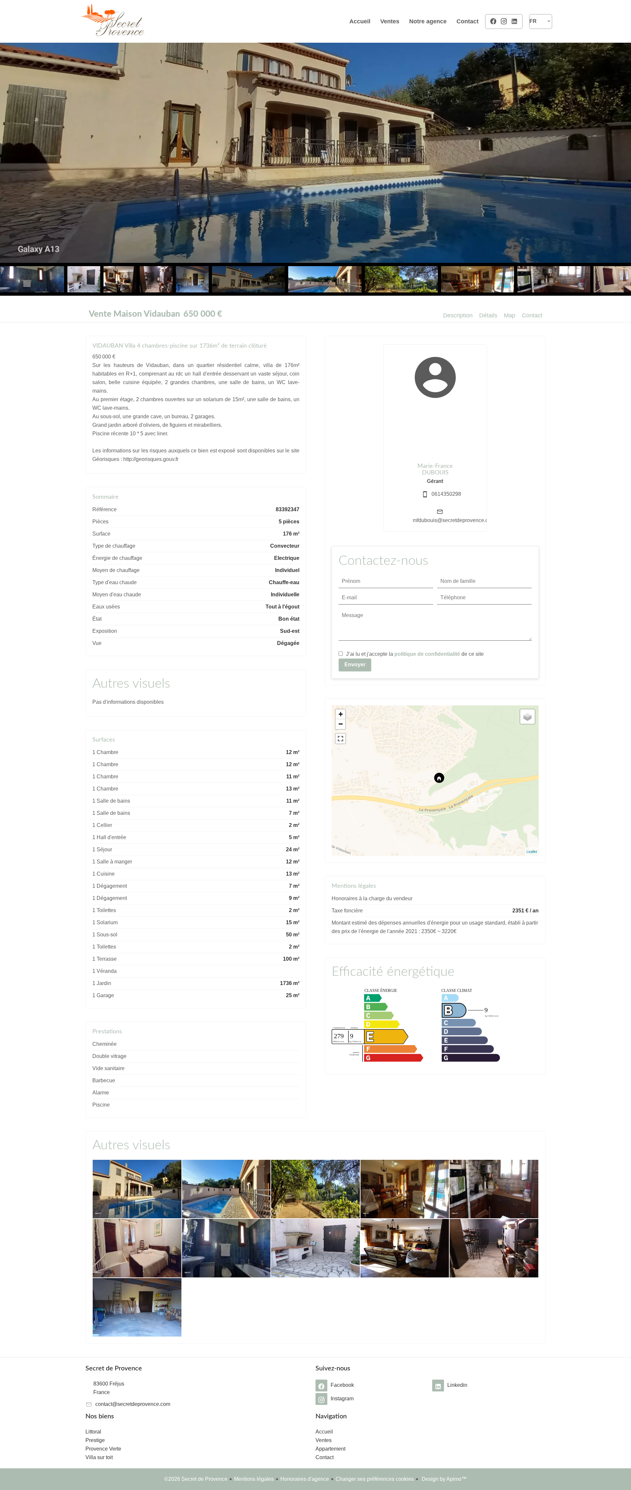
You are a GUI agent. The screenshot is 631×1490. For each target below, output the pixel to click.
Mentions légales (254, 1479)
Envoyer (354, 664)
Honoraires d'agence (304, 1479)
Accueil (112, 21)
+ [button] (341, 714)
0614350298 (446, 494)
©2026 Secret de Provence (195, 1479)
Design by (443, 1479)
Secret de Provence (113, 1368)
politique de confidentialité (427, 654)
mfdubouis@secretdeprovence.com (454, 520)
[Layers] (527, 716)
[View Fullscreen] (340, 739)
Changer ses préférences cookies (375, 1479)
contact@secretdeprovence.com (132, 1404)
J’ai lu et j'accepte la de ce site (415, 654)
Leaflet (531, 852)
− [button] (341, 724)
